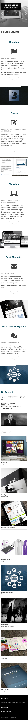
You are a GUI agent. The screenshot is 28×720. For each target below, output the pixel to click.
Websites (4, 462)
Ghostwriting (5, 689)
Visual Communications (8, 657)
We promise (5, 72)
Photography (5, 624)
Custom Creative (6, 559)
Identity (3, 495)
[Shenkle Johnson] (11, 6)
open (25, 4)
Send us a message (6, 711)
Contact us (10, 218)
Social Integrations (7, 592)
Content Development (8, 527)
